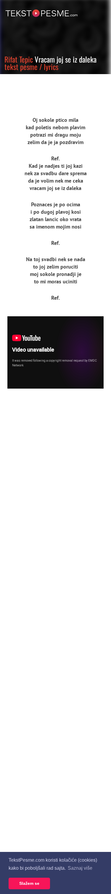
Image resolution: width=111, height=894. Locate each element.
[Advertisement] (54, 90)
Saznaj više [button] (80, 868)
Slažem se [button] (29, 883)
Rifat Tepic (18, 59)
